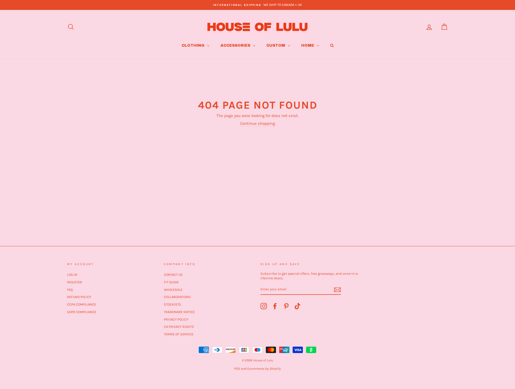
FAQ (70, 290)
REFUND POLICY (79, 297)
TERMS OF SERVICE (178, 334)
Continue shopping (257, 123)
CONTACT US (173, 275)
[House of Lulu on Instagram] (263, 306)
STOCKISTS (172, 304)
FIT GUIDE (171, 282)
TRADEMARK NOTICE (179, 312)
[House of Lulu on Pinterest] (286, 306)
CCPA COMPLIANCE (81, 304)
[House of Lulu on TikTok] (297, 306)
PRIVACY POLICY (176, 319)
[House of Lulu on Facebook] (275, 306)
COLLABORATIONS (177, 297)
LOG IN (72, 275)
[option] (257, 5)
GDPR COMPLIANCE (81, 312)
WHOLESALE (173, 290)
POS (237, 368)
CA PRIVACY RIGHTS (179, 327)
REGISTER (74, 282)
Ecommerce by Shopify (264, 368)
